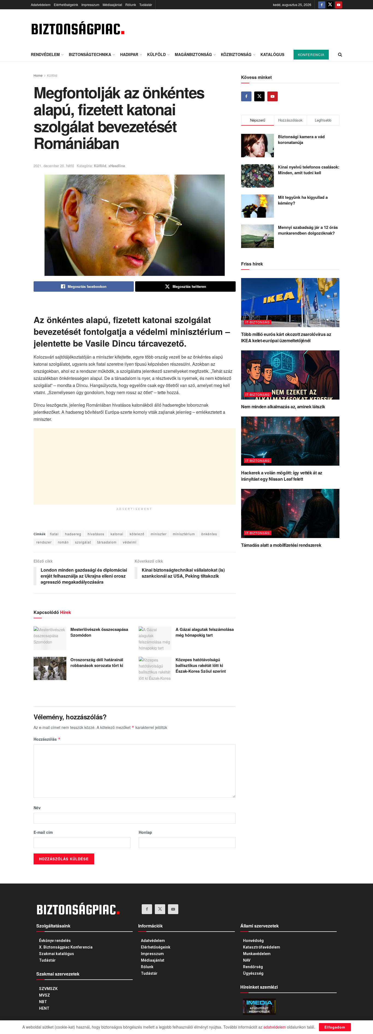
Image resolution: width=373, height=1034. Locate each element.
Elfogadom (334, 1027)
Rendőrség (253, 967)
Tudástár (145, 4)
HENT (44, 1008)
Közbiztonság (236, 54)
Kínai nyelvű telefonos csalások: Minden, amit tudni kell (308, 170)
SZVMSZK (48, 988)
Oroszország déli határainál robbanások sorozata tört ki (96, 662)
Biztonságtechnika (90, 54)
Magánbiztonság (193, 54)
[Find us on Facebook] (321, 4)
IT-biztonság (257, 322)
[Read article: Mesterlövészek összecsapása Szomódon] (50, 638)
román (63, 542)
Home (38, 75)
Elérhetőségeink (66, 4)
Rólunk (130, 4)
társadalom (107, 542)
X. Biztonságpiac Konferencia (66, 947)
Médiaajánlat (112, 4)
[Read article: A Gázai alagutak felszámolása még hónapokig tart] (155, 638)
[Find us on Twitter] (330, 4)
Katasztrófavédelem (261, 947)
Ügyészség (253, 973)
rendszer (44, 542)
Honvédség (253, 940)
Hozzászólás (47, 739)
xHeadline (116, 165)
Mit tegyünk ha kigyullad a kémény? (303, 200)
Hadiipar (129, 54)
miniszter (159, 533)
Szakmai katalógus (56, 954)
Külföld (156, 54)
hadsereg (73, 533)
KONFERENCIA (311, 54)
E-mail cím (43, 832)
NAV (246, 960)
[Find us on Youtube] (338, 4)
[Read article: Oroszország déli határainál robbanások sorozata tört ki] (50, 668)
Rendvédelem (45, 54)
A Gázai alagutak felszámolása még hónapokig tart (205, 632)
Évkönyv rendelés (55, 940)
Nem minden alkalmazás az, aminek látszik (283, 406)
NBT (43, 1002)
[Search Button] (340, 54)
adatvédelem (275, 1027)
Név (37, 807)
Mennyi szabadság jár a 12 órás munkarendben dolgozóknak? (308, 230)
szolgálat (83, 542)
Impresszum (90, 4)
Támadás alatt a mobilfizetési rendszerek (281, 545)
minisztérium (184, 533)
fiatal (54, 533)
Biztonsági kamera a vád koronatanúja (301, 139)
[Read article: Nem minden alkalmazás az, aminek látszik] (290, 375)
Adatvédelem (41, 4)
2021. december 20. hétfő (54, 165)
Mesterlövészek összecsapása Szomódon (99, 632)
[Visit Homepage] (77, 28)
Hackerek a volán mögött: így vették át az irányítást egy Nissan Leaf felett (281, 475)
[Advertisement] (135, 466)
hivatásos (96, 533)
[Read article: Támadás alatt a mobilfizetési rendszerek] (290, 513)
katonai (117, 533)
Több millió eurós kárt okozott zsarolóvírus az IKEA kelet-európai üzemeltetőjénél (286, 337)
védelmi (130, 542)
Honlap (145, 832)
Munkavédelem (257, 954)
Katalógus (272, 54)
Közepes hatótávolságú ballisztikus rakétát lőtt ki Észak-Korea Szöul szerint (201, 665)
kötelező (137, 533)
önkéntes (209, 533)
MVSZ (44, 995)
